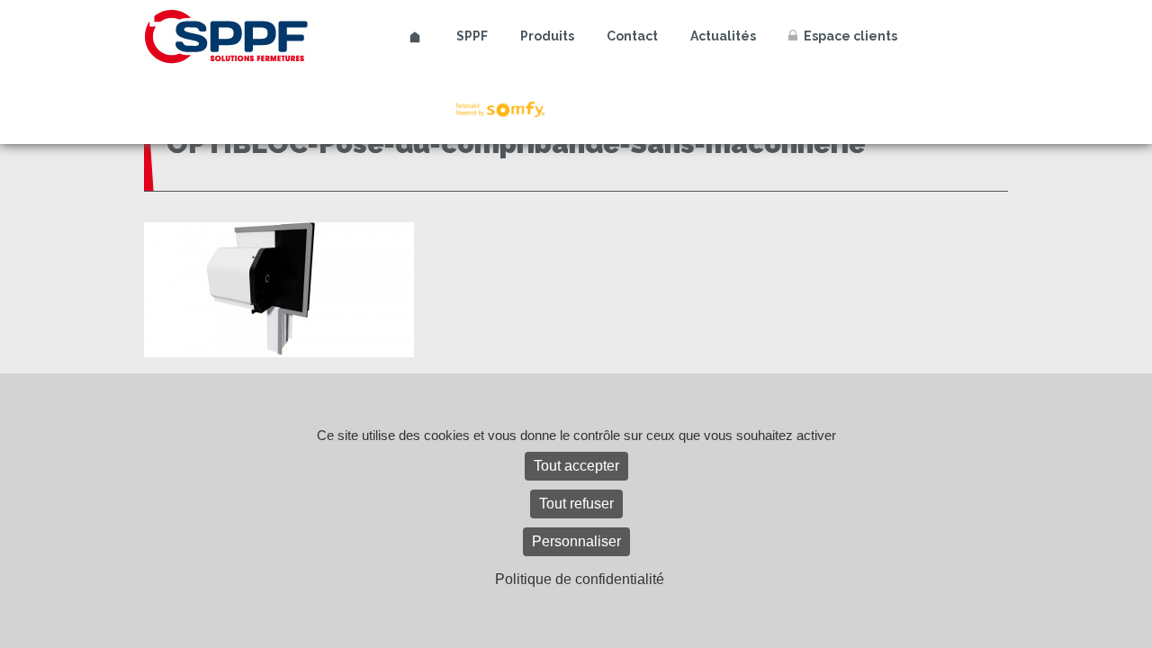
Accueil (415, 37)
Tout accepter (576, 465)
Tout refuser (576, 503)
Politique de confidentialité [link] (579, 579)
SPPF (472, 36)
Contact (632, 36)
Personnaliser (576, 541)
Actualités (723, 36)
